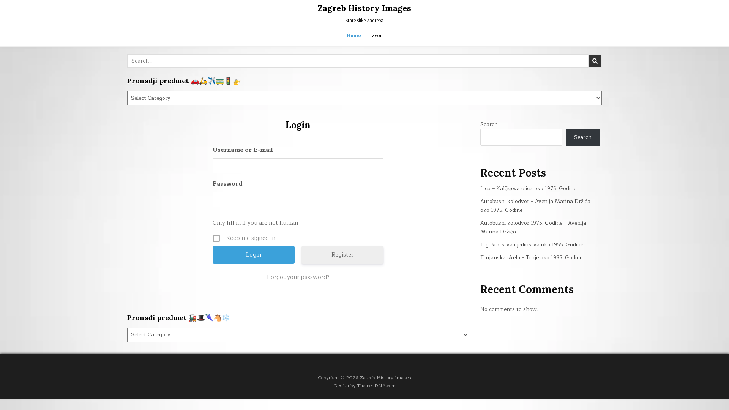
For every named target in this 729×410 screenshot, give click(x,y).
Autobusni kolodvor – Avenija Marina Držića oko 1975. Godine (535, 205)
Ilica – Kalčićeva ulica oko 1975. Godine (528, 188)
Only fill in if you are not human (255, 223)
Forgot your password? (298, 277)
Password (227, 184)
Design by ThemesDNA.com (365, 386)
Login (298, 125)
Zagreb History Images (364, 8)
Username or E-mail (243, 150)
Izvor (376, 35)
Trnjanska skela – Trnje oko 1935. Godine (531, 257)
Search (489, 124)
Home (354, 35)
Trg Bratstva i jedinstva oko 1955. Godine (531, 244)
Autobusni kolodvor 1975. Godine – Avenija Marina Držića (533, 227)
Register (342, 255)
